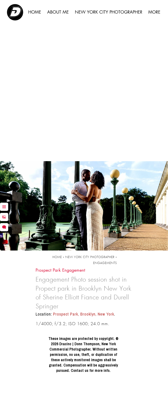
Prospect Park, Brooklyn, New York (83, 314)
